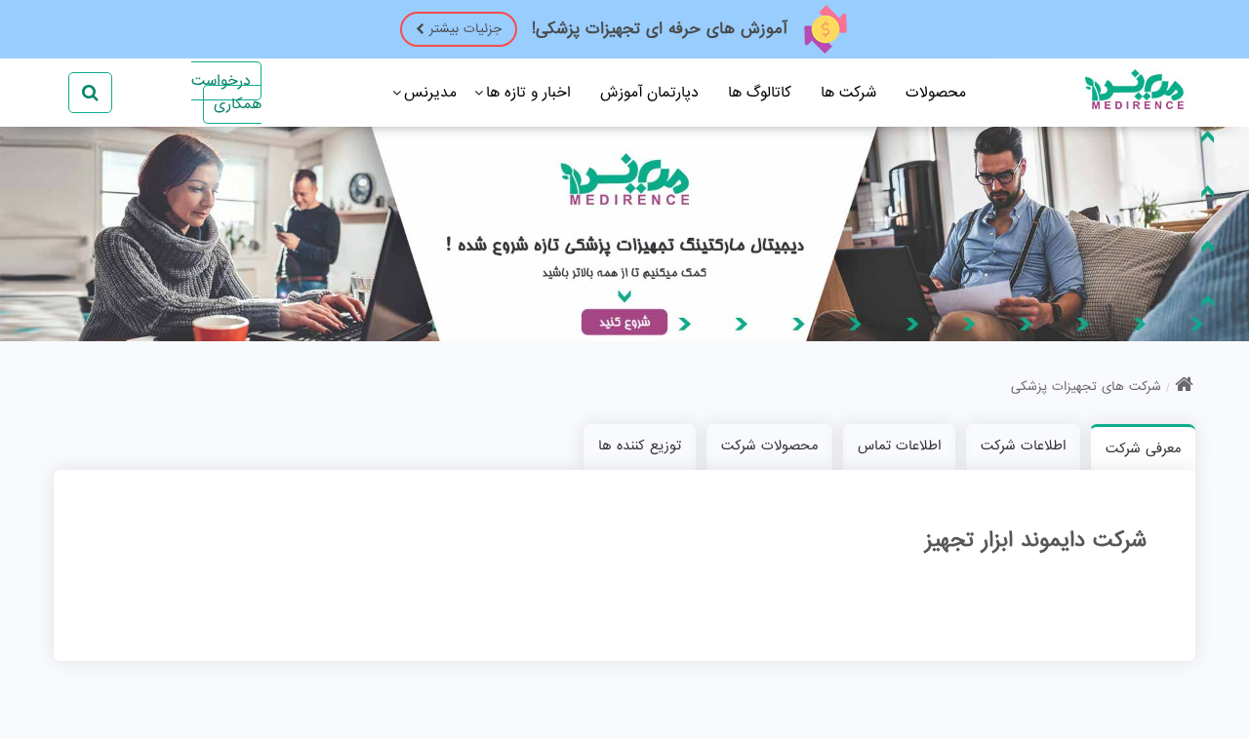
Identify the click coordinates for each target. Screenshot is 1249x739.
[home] (1184, 387)
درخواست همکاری (226, 92)
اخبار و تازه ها (528, 92)
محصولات (936, 92)
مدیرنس (430, 92)
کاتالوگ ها (759, 92)
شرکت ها (848, 92)
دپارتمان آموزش (649, 92)
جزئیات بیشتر (465, 28)
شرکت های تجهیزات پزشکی (1086, 386)
